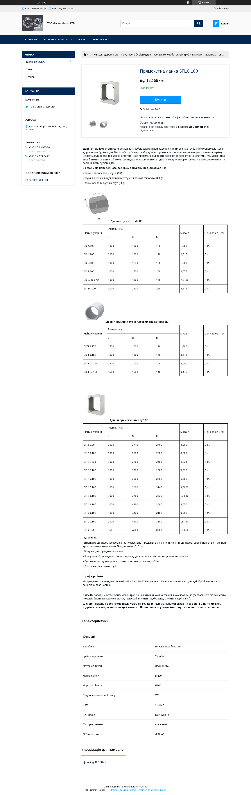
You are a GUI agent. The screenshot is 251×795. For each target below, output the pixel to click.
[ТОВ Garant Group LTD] (32, 29)
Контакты (100, 39)
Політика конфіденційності (152, 790)
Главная (31, 39)
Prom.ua (143, 786)
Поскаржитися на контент (123, 790)
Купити (160, 99)
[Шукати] (198, 23)
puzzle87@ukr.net (38, 180)
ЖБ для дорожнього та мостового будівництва (122, 54)
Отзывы (30, 77)
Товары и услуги (56, 39)
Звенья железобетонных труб (171, 54)
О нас (82, 39)
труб (119, 148)
